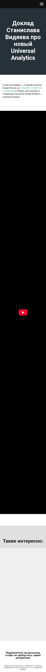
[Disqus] (23, 594)
